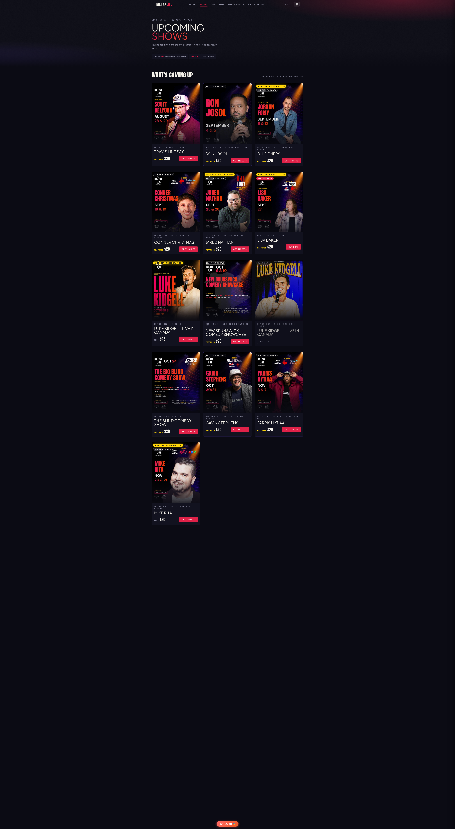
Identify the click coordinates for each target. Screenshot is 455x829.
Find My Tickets (257, 4)
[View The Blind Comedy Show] (176, 382)
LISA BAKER (268, 240)
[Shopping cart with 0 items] (297, 4)
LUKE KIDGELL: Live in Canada (174, 330)
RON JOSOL (217, 153)
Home (192, 4)
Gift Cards (218, 4)
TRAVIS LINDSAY (169, 151)
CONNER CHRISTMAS (174, 242)
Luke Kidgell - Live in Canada (278, 332)
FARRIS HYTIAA (270, 422)
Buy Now (293, 247)
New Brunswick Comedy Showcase (226, 332)
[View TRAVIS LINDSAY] (176, 113)
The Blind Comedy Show (172, 422)
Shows (203, 4)
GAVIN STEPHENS (222, 422)
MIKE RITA (163, 512)
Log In (285, 4)
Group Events (236, 4)
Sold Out (265, 341)
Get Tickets (188, 159)
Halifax (163, 4)
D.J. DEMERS (268, 153)
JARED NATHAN (220, 242)
